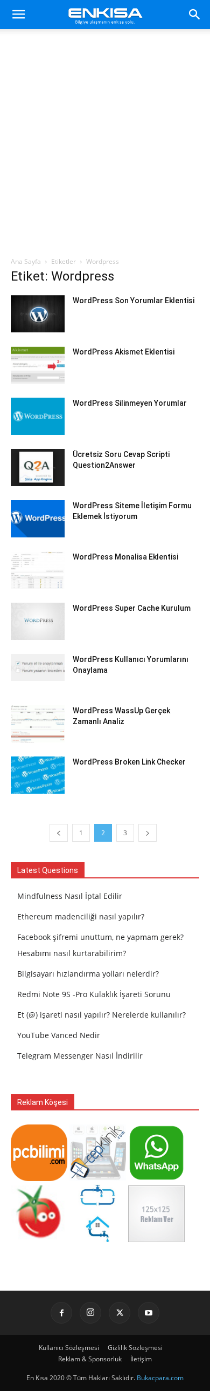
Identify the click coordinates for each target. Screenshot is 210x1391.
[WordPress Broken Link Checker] (38, 775)
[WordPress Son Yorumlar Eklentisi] (38, 313)
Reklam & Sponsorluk (90, 1358)
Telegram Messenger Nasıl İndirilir (80, 1056)
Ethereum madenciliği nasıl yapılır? (80, 916)
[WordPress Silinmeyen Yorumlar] (38, 416)
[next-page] (147, 833)
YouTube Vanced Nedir (58, 1035)
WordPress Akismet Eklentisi (123, 351)
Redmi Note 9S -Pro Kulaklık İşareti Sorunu (94, 994)
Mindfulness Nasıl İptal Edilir (69, 896)
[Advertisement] (105, 145)
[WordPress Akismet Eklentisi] (38, 365)
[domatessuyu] (39, 1239)
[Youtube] (148, 1313)
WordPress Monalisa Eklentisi (125, 557)
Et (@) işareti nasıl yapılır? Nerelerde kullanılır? (101, 1015)
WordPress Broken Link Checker (129, 762)
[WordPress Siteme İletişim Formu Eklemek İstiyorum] (38, 518)
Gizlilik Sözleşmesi (135, 1347)
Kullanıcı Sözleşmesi (69, 1347)
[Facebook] (61, 1313)
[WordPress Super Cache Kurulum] (38, 621)
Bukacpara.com (160, 1377)
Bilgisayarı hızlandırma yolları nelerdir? (88, 974)
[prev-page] (59, 833)
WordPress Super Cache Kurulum (132, 608)
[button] (18, 14)
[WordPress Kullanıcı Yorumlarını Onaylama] (38, 667)
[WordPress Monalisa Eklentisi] (38, 570)
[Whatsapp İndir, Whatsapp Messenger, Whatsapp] (156, 1178)
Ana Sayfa (26, 261)
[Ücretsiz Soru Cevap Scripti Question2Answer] (38, 467)
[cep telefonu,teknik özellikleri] (97, 1178)
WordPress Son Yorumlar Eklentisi (133, 300)
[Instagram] (90, 1313)
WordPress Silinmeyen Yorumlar (130, 403)
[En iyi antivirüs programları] (39, 1178)
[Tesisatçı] (97, 1239)
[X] (119, 1313)
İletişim (141, 1358)
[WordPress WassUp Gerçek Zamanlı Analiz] (38, 723)
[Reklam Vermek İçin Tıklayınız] (156, 1239)
